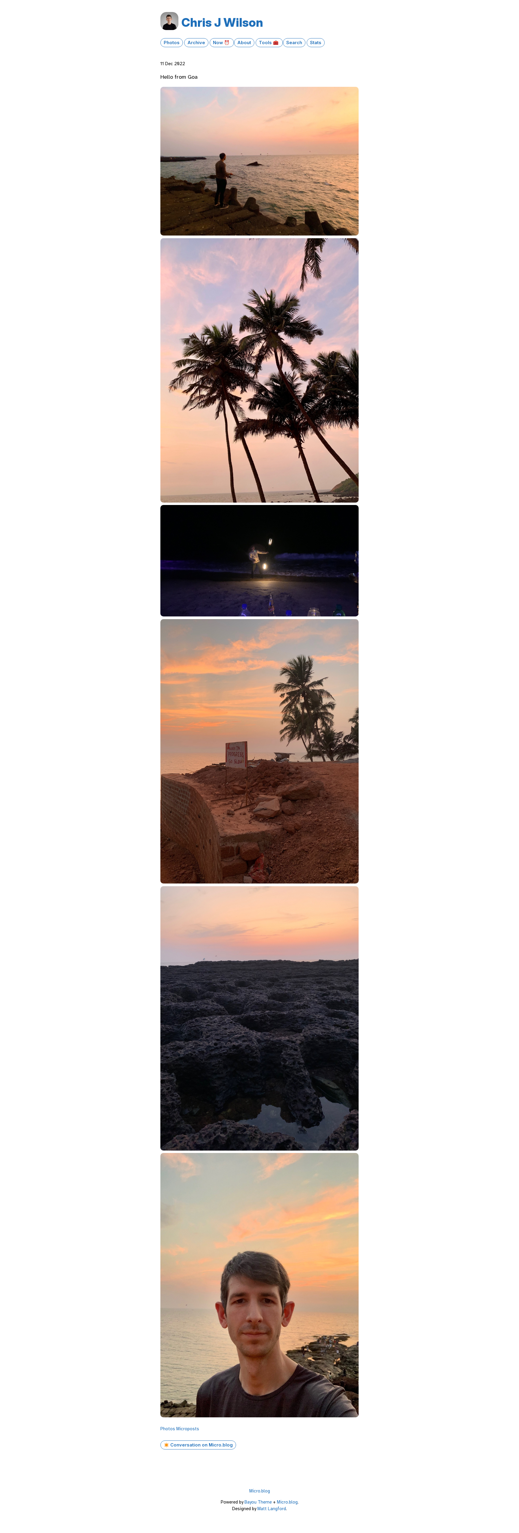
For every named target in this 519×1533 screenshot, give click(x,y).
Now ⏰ (222, 42)
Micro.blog (259, 1491)
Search (294, 42)
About (244, 42)
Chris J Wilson (222, 22)
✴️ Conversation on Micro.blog (198, 1445)
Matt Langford (271, 1508)
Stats (315, 42)
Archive (196, 42)
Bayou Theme (258, 1502)
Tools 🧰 (269, 42)
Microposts (187, 1428)
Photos (172, 42)
